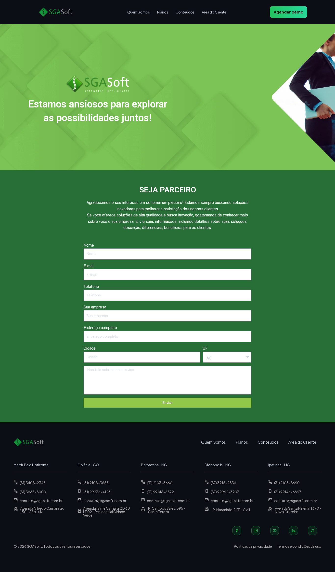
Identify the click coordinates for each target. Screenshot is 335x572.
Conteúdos (185, 12)
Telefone (91, 286)
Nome (89, 245)
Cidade (90, 348)
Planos (162, 12)
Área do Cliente (214, 12)
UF (205, 348)
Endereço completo (100, 327)
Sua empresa (95, 307)
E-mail (89, 266)
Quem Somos (138, 12)
